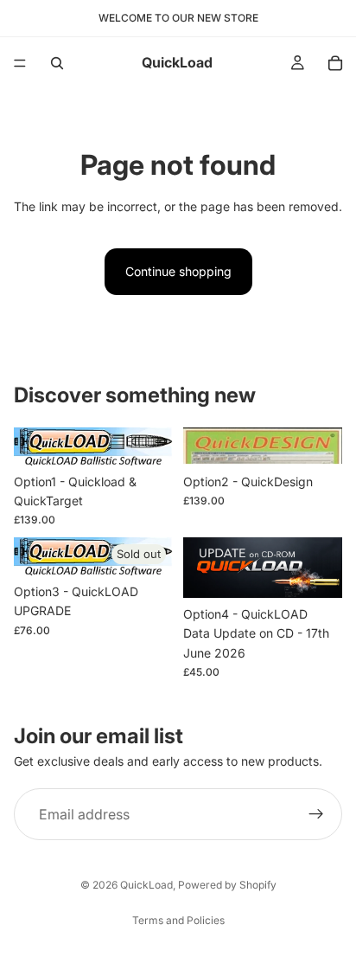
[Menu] (20, 63)
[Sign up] (316, 815)
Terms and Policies (178, 920)
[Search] (57, 63)
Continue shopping (178, 271)
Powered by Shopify (227, 884)
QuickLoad (146, 884)
